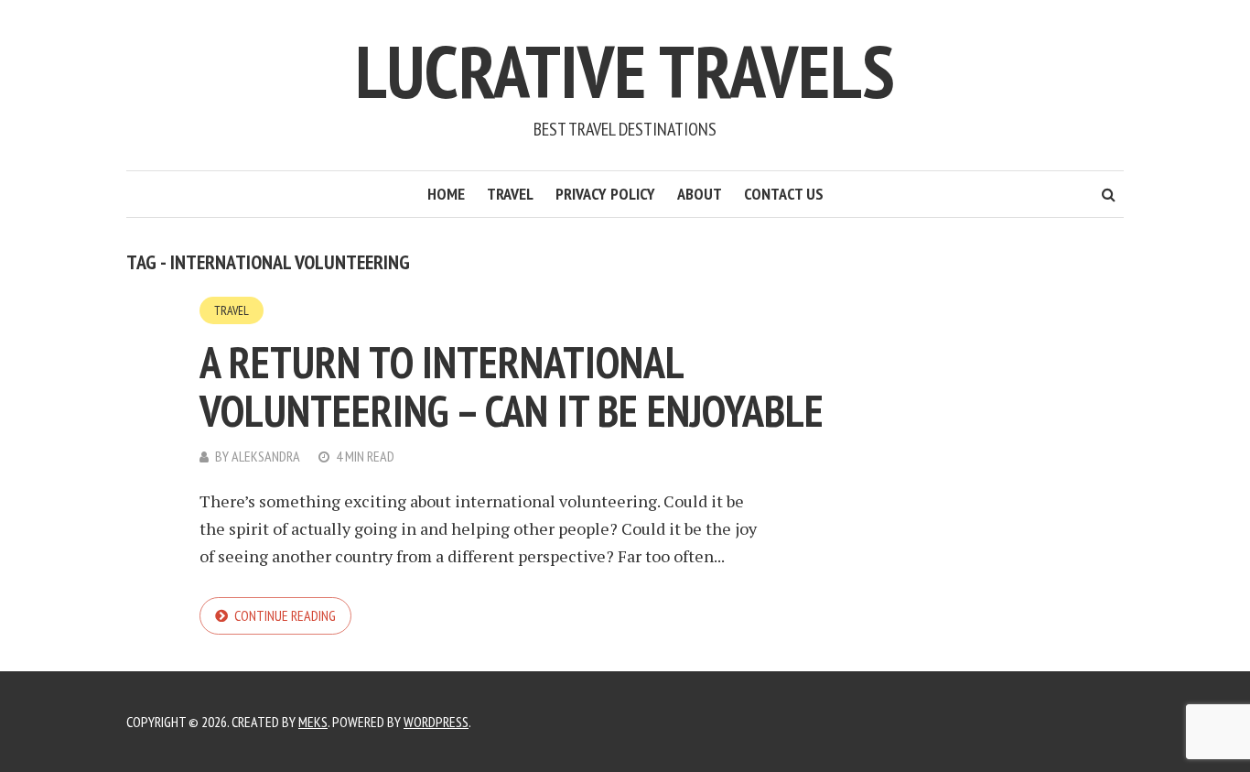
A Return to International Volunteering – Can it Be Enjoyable (511, 386)
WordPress (436, 721)
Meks (313, 721)
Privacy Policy (605, 193)
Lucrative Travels (625, 71)
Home (446, 193)
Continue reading (285, 615)
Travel (510, 193)
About (699, 193)
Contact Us (784, 193)
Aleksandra (266, 456)
